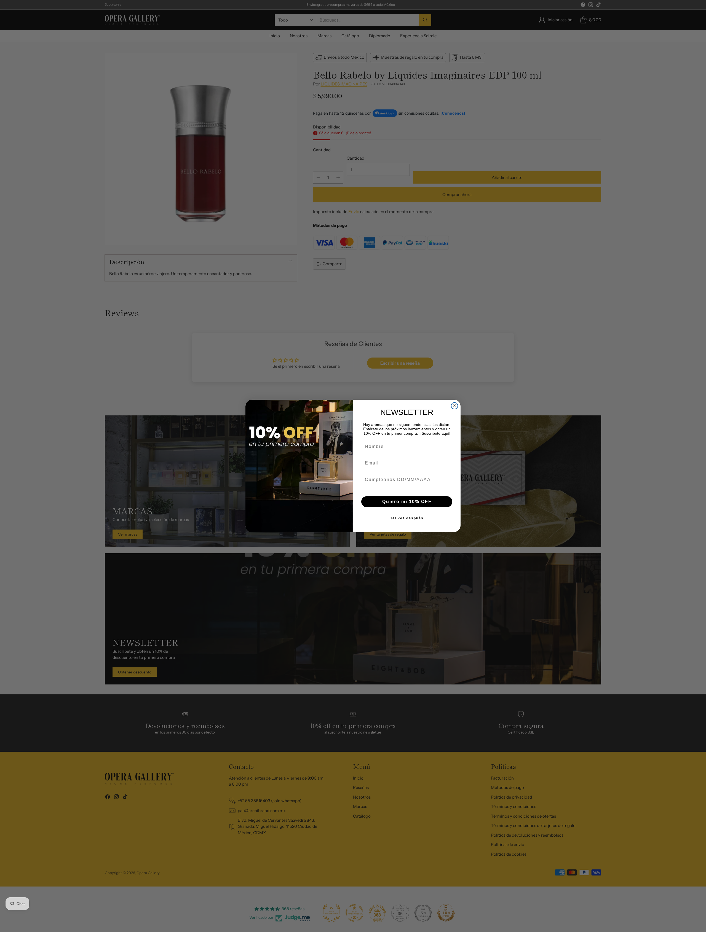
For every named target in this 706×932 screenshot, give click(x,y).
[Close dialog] (454, 405)
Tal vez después (407, 518)
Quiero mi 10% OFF (407, 501)
